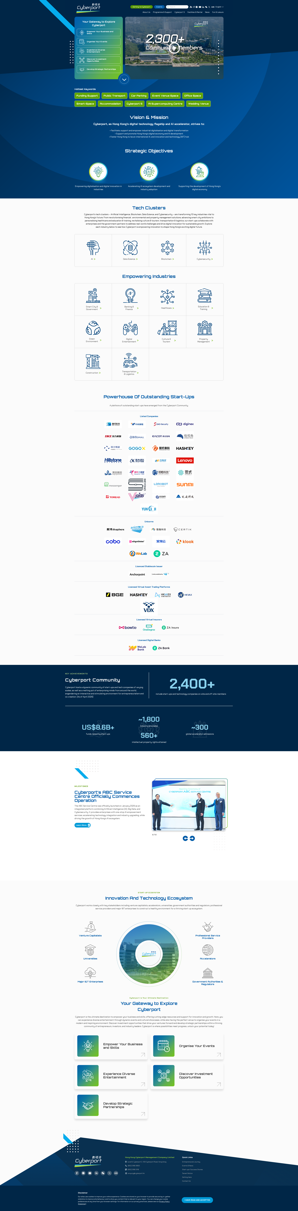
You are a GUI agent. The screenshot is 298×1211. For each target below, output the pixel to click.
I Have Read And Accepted (197, 1200)
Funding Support (87, 95)
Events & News (187, 1166)
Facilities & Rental (195, 12)
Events (159, 7)
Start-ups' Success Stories (192, 1169)
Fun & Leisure (218, 12)
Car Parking (138, 95)
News (207, 12)
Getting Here (187, 1177)
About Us (146, 12)
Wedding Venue (198, 103)
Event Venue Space (165, 95)
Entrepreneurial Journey (191, 1162)
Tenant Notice (187, 1173)
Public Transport (114, 95)
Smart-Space (85, 103)
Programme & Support (162, 12)
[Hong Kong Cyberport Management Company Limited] (76, 10)
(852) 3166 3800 (134, 1166)
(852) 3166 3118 (133, 1169)
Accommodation (110, 103)
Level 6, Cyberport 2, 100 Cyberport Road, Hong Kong (147, 1162)
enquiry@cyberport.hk (136, 1173)
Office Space (192, 95)
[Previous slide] (185, 838)
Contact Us (186, 1181)
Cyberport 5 (180, 12)
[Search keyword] (167, 7)
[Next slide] (192, 838)
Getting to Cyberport (141, 7)
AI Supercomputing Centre (165, 103)
